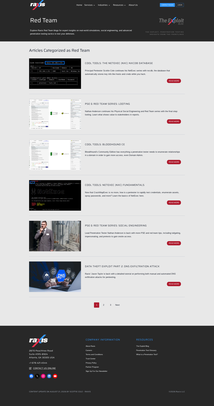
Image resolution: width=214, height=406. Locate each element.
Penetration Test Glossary (146, 350)
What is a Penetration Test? (147, 354)
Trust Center (90, 359)
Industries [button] (102, 5)
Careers (89, 350)
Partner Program (92, 367)
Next (117, 305)
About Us (133, 5)
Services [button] (88, 5)
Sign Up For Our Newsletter (96, 371)
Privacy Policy (91, 363)
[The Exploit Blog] (171, 21)
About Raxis (90, 346)
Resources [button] (118, 5)
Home (79, 5)
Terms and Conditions (94, 354)
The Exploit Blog (142, 346)
